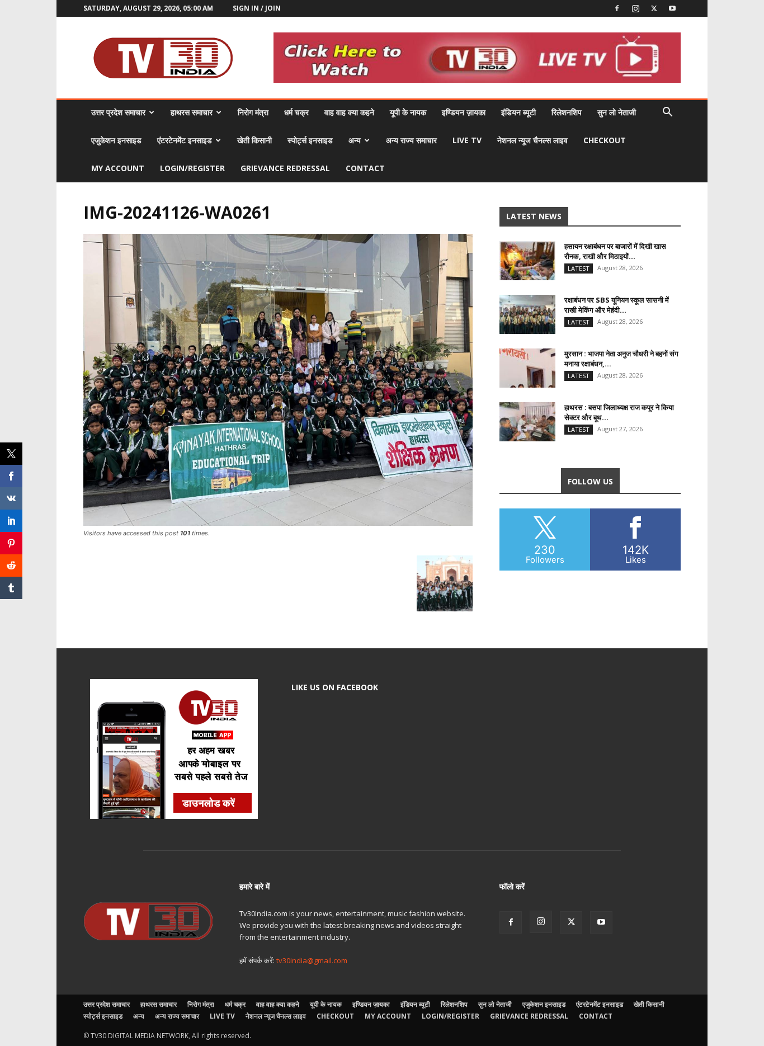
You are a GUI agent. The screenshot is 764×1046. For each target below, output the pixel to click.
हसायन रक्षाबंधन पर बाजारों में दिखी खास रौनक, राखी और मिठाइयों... (615, 251)
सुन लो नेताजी (616, 112)
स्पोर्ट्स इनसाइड (310, 140)
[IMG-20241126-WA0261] (278, 522)
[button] (667, 113)
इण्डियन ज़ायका (463, 112)
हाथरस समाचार (192, 112)
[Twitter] (653, 8)
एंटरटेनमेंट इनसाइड (184, 140)
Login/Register (192, 168)
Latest (578, 268)
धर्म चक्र (296, 112)
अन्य (354, 140)
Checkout (604, 140)
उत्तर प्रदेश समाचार (118, 112)
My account (117, 168)
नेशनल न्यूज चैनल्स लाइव (532, 140)
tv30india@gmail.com (311, 960)
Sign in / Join (257, 8)
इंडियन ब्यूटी (518, 112)
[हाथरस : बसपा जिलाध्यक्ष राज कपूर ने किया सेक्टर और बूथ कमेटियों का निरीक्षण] (527, 421)
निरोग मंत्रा (253, 112)
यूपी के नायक (408, 112)
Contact (365, 168)
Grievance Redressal (285, 168)
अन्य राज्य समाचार (411, 140)
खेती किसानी (254, 140)
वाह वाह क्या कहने (349, 112)
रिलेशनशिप (566, 112)
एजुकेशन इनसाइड (116, 140)
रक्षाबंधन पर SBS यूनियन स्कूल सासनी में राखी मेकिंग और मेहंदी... (616, 305)
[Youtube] (672, 8)
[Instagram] (635, 8)
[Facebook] (617, 8)
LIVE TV (467, 140)
